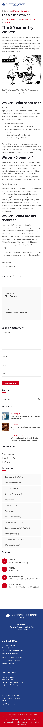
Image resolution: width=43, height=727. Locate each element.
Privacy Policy (32, 714)
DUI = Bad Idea (11, 296)
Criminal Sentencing (12, 494)
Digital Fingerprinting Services (12, 704)
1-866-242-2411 (14, 571)
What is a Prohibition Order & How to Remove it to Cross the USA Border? (24, 439)
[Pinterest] (20, 276)
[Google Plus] (14, 276)
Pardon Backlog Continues (16, 312)
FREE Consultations (8, 701)
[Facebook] (7, 276)
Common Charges (11, 482)
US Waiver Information (20, 11)
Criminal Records (11, 488)
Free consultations (8, 664)
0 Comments (8, 22)
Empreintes (9, 499)
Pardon (8, 11)
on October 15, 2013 (28, 19)
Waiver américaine (12, 545)
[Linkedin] (17, 276)
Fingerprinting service (9, 667)
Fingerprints (9, 505)
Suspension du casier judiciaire (16, 528)
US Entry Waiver (10, 458)
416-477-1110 (7, 682)
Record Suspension (12, 522)
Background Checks (12, 477)
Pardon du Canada (12, 516)
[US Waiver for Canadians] (21, 69)
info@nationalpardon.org (18, 562)
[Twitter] (10, 276)
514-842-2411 (7, 650)
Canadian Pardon (10, 454)
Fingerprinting (9, 462)
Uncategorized (10, 533)
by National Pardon (10, 19)
